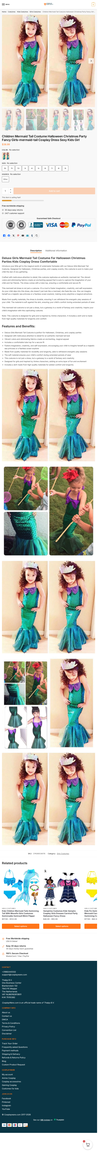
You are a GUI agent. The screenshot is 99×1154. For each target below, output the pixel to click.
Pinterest (6, 1102)
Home (4, 12)
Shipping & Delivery (11, 1054)
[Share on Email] (22, 235)
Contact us (7, 1016)
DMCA (5, 1019)
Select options (20, 926)
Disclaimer (7, 1033)
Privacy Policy (8, 1026)
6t (45, 168)
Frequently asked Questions (15, 1047)
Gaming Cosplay (9, 1085)
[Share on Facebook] (9, 235)
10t (5, 168)
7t (52, 168)
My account (7, 1074)
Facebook (6, 1098)
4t (32, 168)
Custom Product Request (13, 1064)
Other (5, 179)
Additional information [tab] (56, 250)
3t (25, 168)
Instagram (6, 1105)
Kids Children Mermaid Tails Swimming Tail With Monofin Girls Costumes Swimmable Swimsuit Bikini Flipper (20, 913)
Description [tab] (36, 250)
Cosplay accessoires (11, 1081)
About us (6, 1012)
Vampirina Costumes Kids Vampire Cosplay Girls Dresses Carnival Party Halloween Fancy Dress (60, 913)
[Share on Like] (4, 235)
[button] (10, 190)
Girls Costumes (35, 12)
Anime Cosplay (9, 1078)
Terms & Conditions (11, 1023)
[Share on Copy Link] (36, 235)
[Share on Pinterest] (18, 235)
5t (38, 168)
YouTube (6, 1109)
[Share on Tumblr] (32, 235)
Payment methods (10, 1050)
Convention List (9, 1030)
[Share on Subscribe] (27, 235)
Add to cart (54, 191)
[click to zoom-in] (48, 60)
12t (18, 168)
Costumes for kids (10, 1088)
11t (12, 168)
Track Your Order (10, 1043)
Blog (4, 1061)
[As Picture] (6, 156)
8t (58, 168)
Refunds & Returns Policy (13, 1057)
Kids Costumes (22, 12)
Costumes (11, 12)
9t (65, 168)
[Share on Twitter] (13, 235)
